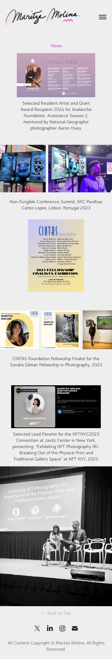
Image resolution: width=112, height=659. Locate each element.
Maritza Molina (70, 643)
